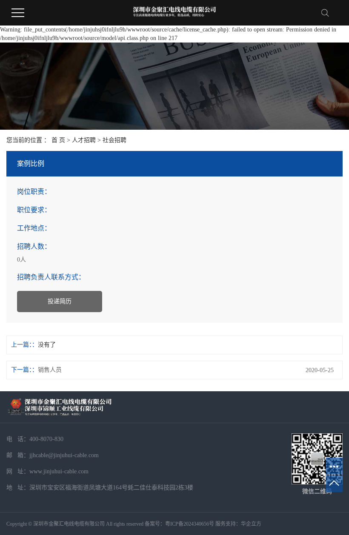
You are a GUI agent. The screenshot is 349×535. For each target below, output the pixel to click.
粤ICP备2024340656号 (189, 524)
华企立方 (251, 524)
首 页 (58, 140)
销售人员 (50, 370)
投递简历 (60, 301)
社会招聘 (114, 140)
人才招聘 (84, 140)
